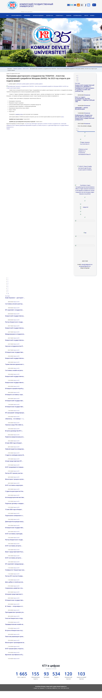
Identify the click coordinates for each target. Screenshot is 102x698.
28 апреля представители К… (14, 594)
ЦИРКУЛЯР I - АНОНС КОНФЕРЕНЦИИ (81, 108)
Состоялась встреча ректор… (14, 304)
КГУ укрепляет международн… (14, 564)
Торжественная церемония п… (15, 364)
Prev (76, 83)
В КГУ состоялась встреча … (13, 546)
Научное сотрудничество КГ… (14, 346)
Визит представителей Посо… (14, 552)
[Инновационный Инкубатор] (71, 6)
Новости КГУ (16, 301)
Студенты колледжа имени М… (15, 455)
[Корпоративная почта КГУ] (68, 6)
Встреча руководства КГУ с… (14, 431)
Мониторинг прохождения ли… (15, 642)
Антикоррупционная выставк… (15, 497)
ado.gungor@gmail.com (85, 266)
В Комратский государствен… (14, 400)
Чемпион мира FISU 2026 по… (14, 425)
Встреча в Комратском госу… (14, 630)
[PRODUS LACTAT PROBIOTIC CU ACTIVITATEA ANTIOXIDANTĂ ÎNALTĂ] (85, 155)
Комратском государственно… (14, 382)
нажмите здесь (19, 114)
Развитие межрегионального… (14, 437)
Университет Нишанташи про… (15, 570)
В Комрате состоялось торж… (14, 394)
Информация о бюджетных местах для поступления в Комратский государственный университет (84, 117)
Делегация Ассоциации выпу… (14, 521)
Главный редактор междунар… (15, 449)
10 (8, 293)
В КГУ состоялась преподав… (14, 533)
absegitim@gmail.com (87, 264)
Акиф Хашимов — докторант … (15, 298)
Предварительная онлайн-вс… (14, 624)
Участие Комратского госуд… (14, 618)
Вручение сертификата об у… (14, 654)
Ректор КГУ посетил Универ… (14, 576)
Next (79, 83)
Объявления (87, 95)
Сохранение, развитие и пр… (14, 588)
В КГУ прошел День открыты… (14, 648)
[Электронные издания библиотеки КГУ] (75, 6)
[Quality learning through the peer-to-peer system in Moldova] (85, 173)
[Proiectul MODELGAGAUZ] (84, 132)
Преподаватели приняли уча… (14, 612)
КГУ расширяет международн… (15, 413)
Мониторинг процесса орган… (14, 479)
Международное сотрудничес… (15, 334)
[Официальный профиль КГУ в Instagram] (88, 6)
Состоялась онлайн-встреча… (14, 370)
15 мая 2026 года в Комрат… (14, 509)
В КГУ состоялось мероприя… (14, 485)
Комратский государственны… (14, 316)
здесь (62, 116)
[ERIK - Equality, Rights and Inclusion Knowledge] (84, 200)
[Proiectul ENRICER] (85, 139)
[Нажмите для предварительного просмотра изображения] (39, 88)
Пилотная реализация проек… (14, 636)
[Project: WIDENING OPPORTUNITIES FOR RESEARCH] (84, 197)
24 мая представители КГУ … (14, 461)
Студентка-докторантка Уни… (14, 491)
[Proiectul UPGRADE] (84, 136)
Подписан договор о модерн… (14, 503)
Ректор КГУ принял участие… (14, 473)
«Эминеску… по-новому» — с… (14, 419)
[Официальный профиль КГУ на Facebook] (85, 6)
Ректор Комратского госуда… (14, 322)
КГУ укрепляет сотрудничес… (14, 310)
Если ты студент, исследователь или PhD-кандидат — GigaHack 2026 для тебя (85, 99)
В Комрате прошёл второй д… (14, 388)
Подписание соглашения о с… (14, 515)
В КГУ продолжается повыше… (14, 467)
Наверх (8, 128)
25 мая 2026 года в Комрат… (14, 443)
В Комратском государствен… (14, 352)
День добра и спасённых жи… (14, 582)
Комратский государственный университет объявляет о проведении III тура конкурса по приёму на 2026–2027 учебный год (84, 88)
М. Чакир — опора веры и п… (14, 606)
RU (94, 5)
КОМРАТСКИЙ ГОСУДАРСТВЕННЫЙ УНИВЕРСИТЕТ (36, 5)
